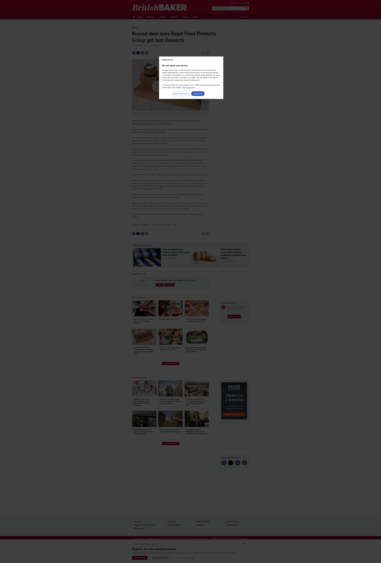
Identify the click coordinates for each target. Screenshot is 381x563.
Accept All (198, 94)
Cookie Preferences (181, 94)
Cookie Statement (188, 87)
